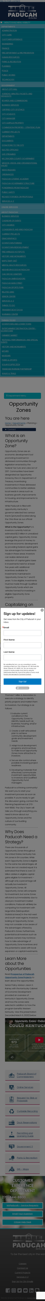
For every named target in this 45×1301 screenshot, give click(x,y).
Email (6, 627)
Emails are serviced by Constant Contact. (17, 674)
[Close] (42, 610)
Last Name (9, 652)
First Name (9, 640)
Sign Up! (22, 681)
